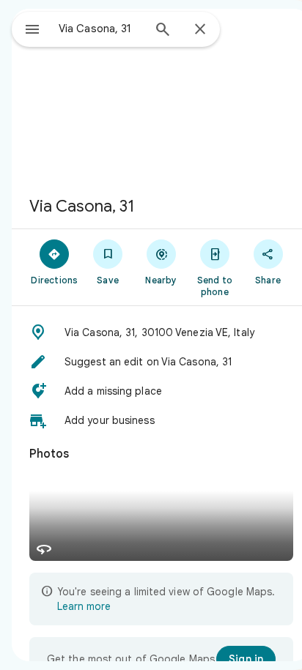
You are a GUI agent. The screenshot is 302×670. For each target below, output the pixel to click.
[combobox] (100, 28)
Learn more (84, 606)
